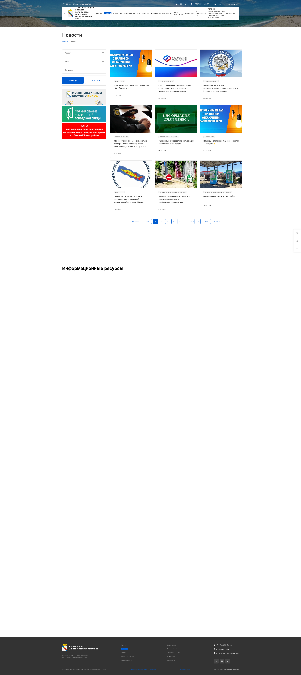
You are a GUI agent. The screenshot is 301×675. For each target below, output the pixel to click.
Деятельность (143, 13)
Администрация (127, 13)
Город (116, 13)
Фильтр (73, 80)
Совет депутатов (178, 13)
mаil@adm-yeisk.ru (224, 649)
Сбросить (95, 80)
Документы (156, 13)
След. (206, 221)
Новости (107, 13)
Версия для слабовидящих (228, 4)
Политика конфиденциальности (143, 669)
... (186, 221)
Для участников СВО (201, 13)
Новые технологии (232, 669)
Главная (98, 13)
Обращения (167, 13)
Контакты (230, 13)
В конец (217, 221)
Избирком (189, 13)
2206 (192, 221)
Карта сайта (185, 669)
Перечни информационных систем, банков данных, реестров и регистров (216, 13)
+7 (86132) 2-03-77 (201, 4)
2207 (198, 221)
